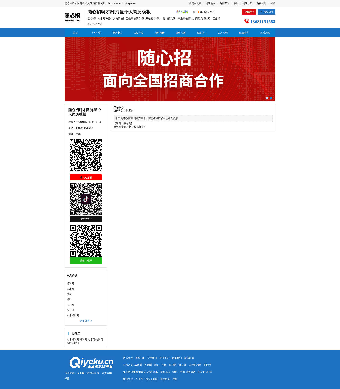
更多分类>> (86, 320)
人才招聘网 (73, 315)
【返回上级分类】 (123, 123)
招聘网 (70, 305)
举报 (235, 3)
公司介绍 (96, 32)
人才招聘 (223, 32)
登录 (272, 3)
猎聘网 (70, 283)
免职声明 (224, 3)
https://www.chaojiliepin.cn (121, 3)
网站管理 (128, 358)
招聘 (69, 299)
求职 (69, 294)
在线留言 (244, 32)
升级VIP (139, 358)
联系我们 (177, 358)
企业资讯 (164, 358)
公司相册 (160, 32)
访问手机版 (195, 3)
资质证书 (202, 32)
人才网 (70, 289)
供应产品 (138, 32)
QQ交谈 (86, 177)
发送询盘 (189, 358)
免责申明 (107, 373)
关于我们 (152, 358)
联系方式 (265, 32)
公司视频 (181, 32)
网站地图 (210, 3)
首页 (75, 32)
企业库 (80, 373)
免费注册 (261, 3)
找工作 (70, 310)
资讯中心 (117, 32)
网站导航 (247, 3)
